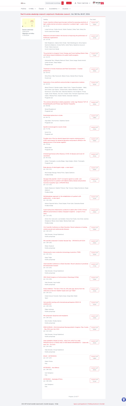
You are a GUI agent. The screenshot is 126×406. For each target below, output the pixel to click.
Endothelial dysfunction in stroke (53, 115)
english (69, 3)
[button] (82, 3)
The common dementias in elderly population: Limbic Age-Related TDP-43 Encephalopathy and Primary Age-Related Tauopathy (65, 103)
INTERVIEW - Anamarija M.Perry (52, 379)
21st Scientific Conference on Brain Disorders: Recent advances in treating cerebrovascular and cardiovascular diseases (65, 228)
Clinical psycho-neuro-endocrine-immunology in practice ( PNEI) (61, 252)
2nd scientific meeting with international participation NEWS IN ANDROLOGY (62, 303)
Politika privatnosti (93, 404)
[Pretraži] (62, 3)
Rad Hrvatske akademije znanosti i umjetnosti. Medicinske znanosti (45, 14)
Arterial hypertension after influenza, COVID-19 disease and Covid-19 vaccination (63, 155)
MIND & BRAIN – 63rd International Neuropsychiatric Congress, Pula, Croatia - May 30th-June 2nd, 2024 (65, 328)
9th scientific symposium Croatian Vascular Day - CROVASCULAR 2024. (64, 241)
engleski (94, 23)
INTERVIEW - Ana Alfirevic (51, 367)
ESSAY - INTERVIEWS (50, 356)
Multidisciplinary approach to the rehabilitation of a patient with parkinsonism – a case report (62, 197)
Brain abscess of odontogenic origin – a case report (58, 167)
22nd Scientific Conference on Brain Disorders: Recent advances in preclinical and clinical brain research (65, 265)
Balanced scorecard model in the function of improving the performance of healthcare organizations (65, 36)
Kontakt (102, 404)
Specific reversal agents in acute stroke (54, 127)
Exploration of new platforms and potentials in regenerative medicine (63, 82)
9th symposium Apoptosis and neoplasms (55, 316)
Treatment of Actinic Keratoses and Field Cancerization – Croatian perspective (62, 70)
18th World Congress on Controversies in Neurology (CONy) (61, 277)
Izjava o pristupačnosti (80, 404)
